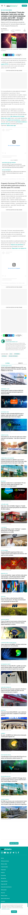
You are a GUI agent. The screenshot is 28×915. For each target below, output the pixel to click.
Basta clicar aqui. (11, 125)
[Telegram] (13, 852)
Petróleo (4, 356)
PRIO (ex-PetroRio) (13, 356)
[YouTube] (5, 852)
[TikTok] (10, 852)
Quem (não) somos (5, 898)
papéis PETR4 (4, 64)
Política (3, 872)
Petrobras (16, 353)
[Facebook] (18, 852)
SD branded (3, 889)
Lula (11, 353)
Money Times (4, 895)
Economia (3, 875)
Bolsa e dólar (4, 863)
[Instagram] (2, 852)
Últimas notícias (5, 861)
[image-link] (14, 379)
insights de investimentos (13, 120)
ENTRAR (24, 5)
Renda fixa (3, 878)
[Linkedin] (8, 852)
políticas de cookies (6, 909)
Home (2, 858)
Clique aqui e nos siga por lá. (18, 248)
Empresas (3, 869)
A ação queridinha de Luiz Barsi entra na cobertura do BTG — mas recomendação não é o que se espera (14, 173)
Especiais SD (4, 884)
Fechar (14, 911)
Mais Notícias (14, 843)
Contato (3, 901)
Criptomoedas (4, 866)
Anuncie (3, 892)
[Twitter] (16, 852)
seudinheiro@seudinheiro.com (12, 341)
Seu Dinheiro (4, 28)
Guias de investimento (6, 886)
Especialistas (4, 881)
